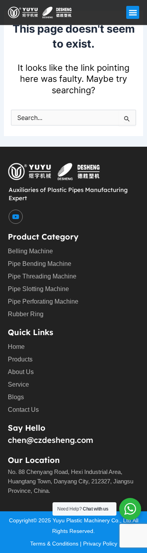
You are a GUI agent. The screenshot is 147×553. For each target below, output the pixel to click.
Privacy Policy (100, 543)
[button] (132, 12)
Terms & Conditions (54, 543)
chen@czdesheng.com (50, 440)
